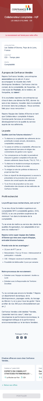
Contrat (7, 55)
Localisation (9, 45)
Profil (6, 62)
